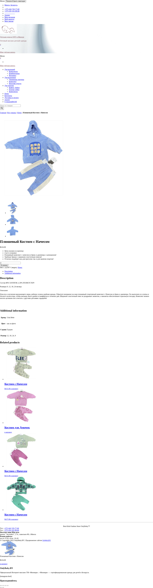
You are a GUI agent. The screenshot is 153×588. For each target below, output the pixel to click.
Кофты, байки (14, 88)
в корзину (14, 389)
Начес (6, 94)
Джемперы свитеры (16, 79)
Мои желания (9, 17)
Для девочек (9, 86)
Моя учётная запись (7, 52)
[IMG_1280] (33, 199)
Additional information (12, 273)
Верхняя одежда (15, 84)
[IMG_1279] (12, 236)
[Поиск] (2, 108)
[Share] (3, 585)
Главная (3, 113)
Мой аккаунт (9, 19)
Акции (7, 15)
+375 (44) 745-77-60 (11, 9)
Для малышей (9, 69)
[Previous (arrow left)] (1, 587)
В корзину (4, 265)
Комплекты (13, 71)
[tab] (78, 271)
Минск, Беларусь (10, 5)
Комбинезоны (14, 73)
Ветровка (12, 75)
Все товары (11, 113)
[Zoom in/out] (8, 585)
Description (8, 271)
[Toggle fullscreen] (5, 585)
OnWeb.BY (46, 540)
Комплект (12, 81)
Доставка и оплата (11, 98)
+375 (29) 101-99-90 (11, 11)
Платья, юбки (14, 90)
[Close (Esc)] (1, 585)
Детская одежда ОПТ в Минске (12, 37)
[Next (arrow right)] (3, 587)
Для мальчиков (10, 77)
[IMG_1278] (12, 224)
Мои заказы (8, 21)
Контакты (8, 96)
